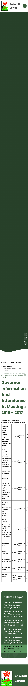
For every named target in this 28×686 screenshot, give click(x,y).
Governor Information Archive (11, 370)
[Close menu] (25, 6)
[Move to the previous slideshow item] (25, 338)
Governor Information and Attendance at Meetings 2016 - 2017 (13, 375)
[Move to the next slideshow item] (25, 334)
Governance (6, 366)
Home (3, 363)
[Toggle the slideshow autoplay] (25, 343)
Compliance (16, 363)
